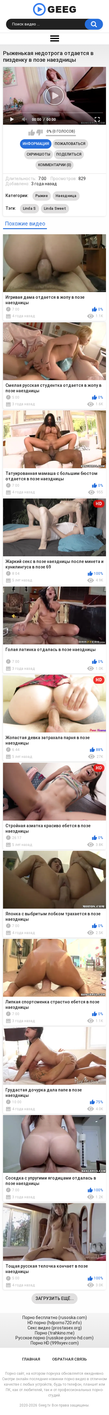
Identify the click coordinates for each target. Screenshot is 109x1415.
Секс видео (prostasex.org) (55, 1327)
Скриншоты (38, 154)
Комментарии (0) (54, 165)
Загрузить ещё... (54, 1298)
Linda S (29, 208)
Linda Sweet (55, 208)
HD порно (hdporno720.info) (55, 1322)
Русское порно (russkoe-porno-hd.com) (54, 1337)
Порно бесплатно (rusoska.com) (54, 1317)
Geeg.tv (44, 1405)
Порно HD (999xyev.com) (55, 1343)
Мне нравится (31, 133)
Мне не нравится (39, 133)
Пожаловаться (70, 144)
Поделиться (68, 154)
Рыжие (41, 196)
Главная (31, 1359)
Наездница (66, 196)
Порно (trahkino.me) (54, 1333)
